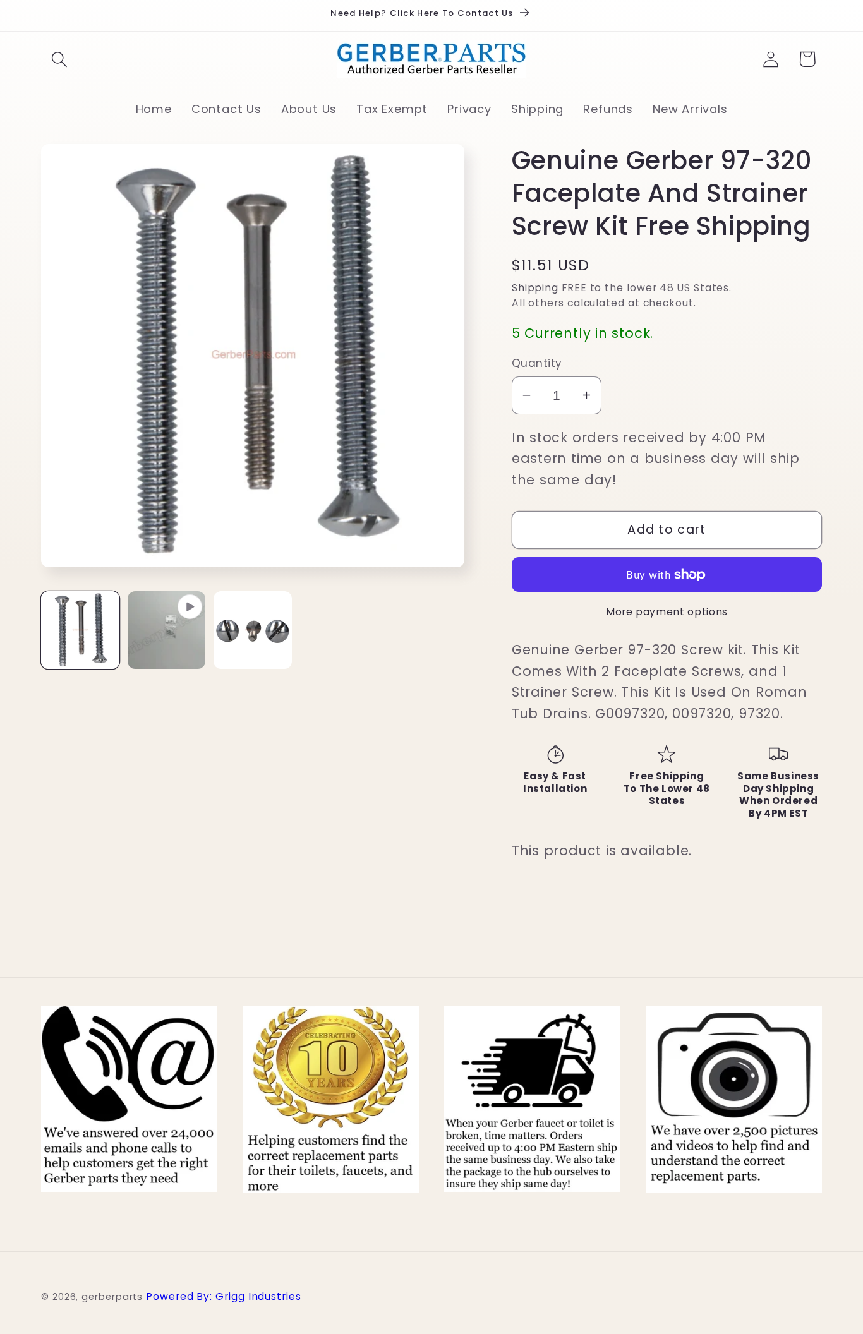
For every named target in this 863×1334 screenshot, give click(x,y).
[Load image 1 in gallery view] (80, 630)
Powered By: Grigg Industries (223, 1295)
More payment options (667, 611)
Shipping (535, 287)
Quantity (537, 363)
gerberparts (112, 1296)
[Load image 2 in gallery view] (253, 630)
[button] (59, 59)
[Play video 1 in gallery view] (167, 630)
